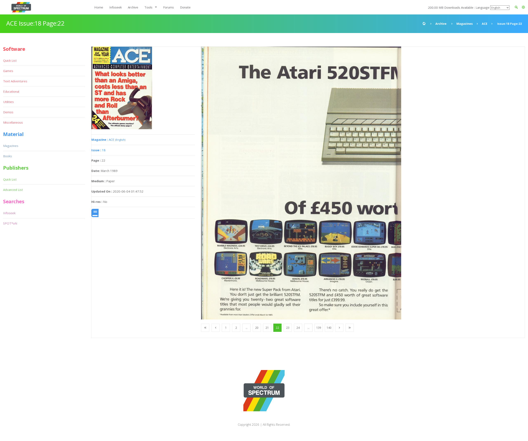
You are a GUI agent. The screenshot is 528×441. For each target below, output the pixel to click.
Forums (168, 7)
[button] (523, 7)
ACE (484, 24)
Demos (8, 112)
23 (287, 328)
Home (98, 7)
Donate (185, 7)
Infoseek (115, 7)
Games (8, 71)
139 (318, 328)
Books (7, 156)
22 (277, 328)
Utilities (8, 102)
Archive (133, 7)
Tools (148, 7)
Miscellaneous (13, 122)
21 (267, 328)
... (247, 328)
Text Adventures (15, 81)
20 (256, 328)
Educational (11, 91)
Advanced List (13, 190)
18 (98, 150)
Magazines (464, 24)
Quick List (10, 60)
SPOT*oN (10, 223)
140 (328, 328)
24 (298, 328)
